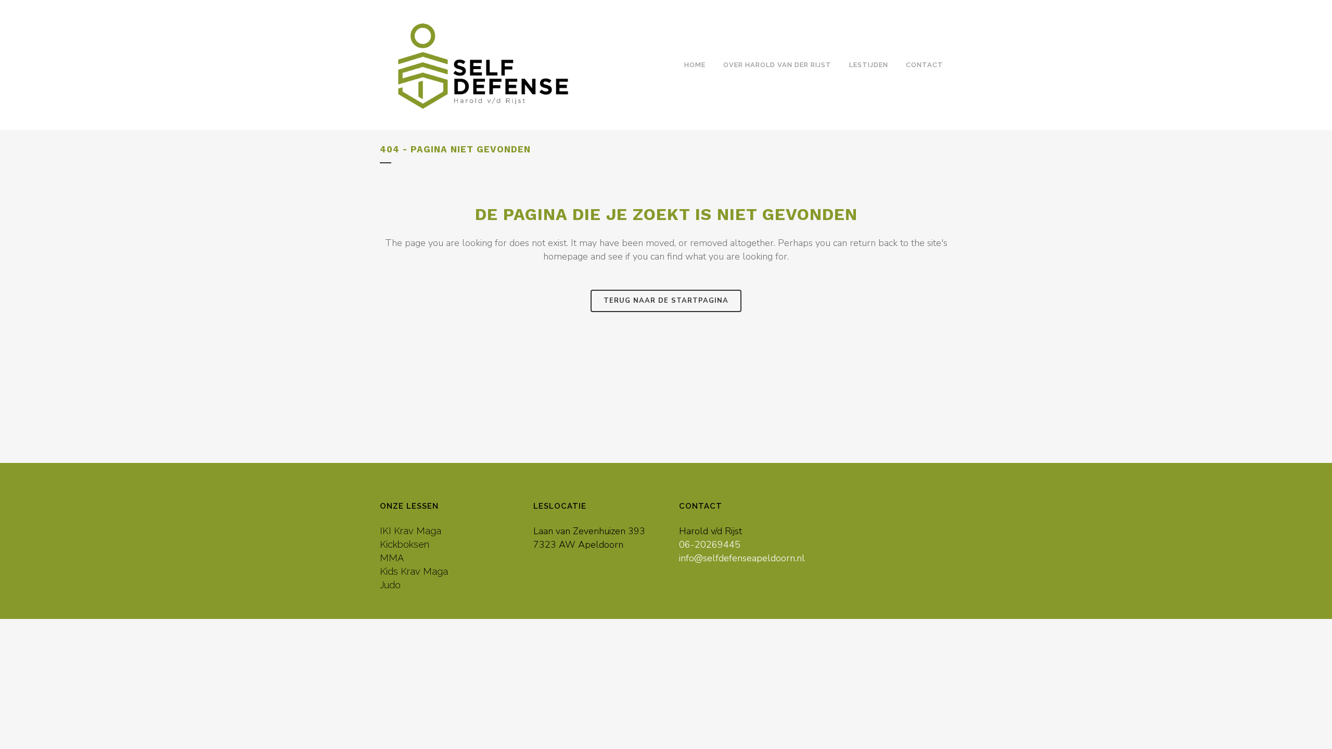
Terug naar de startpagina (666, 300)
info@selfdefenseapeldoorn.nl (742, 558)
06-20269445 (709, 544)
